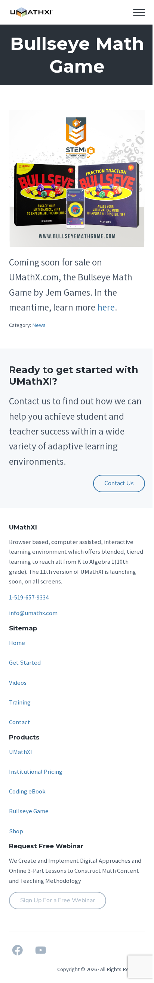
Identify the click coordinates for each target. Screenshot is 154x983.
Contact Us (119, 483)
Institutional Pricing (35, 772)
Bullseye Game (29, 811)
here (106, 307)
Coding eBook (27, 791)
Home (17, 643)
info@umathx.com (33, 613)
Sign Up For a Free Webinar (57, 900)
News (39, 324)
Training (20, 702)
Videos (18, 683)
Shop (16, 831)
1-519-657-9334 (29, 597)
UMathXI (20, 752)
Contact (19, 722)
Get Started (25, 663)
